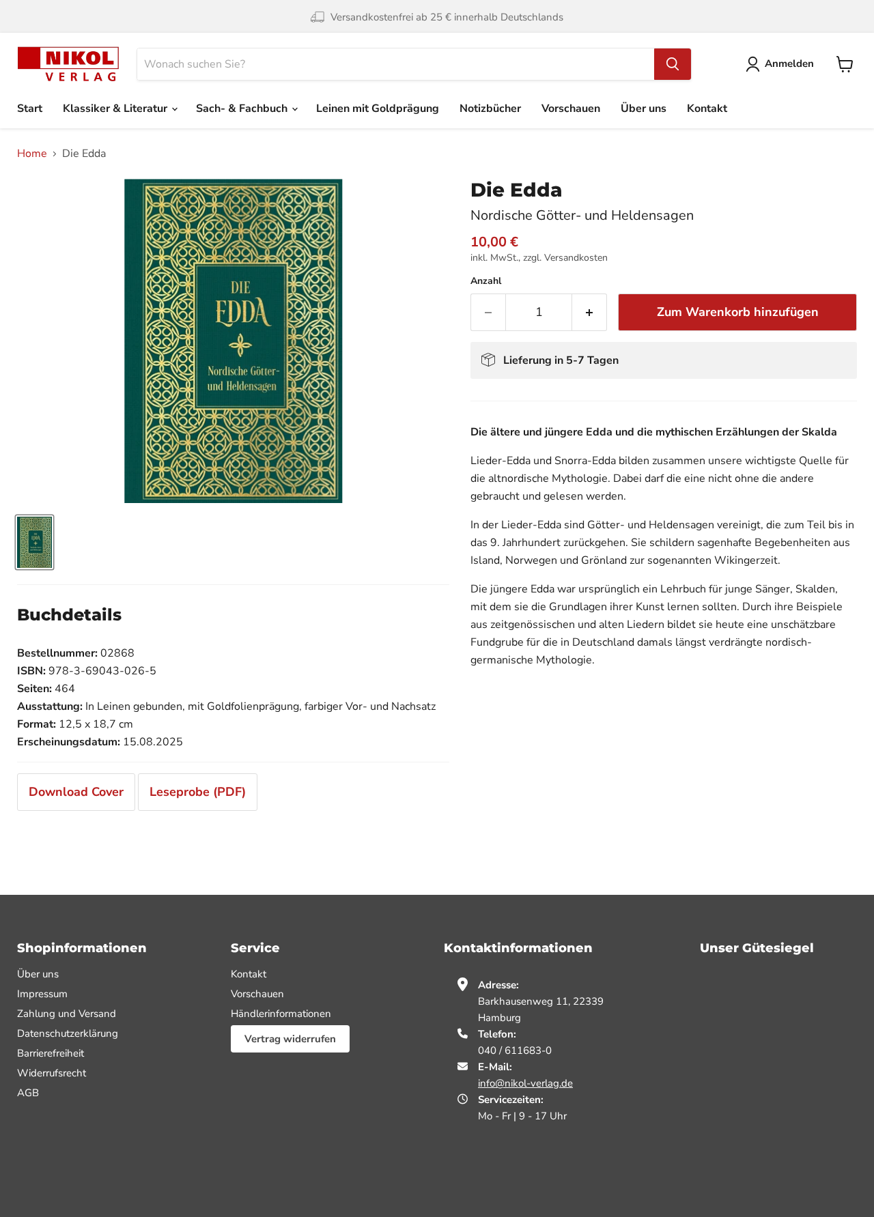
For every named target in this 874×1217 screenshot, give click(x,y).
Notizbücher (490, 108)
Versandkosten (576, 257)
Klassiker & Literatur (116, 108)
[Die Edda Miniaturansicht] (34, 542)
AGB (28, 1093)
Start (29, 108)
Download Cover (76, 792)
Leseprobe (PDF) (198, 792)
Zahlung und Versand (66, 1013)
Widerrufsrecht (51, 1073)
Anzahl (485, 281)
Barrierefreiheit (50, 1053)
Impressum (42, 994)
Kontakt (707, 108)
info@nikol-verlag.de (525, 1083)
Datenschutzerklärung (67, 1033)
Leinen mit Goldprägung (377, 108)
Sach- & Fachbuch (243, 108)
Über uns (643, 108)
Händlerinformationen (281, 1013)
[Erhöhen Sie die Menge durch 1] (589, 312)
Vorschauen (570, 108)
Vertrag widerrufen (290, 1039)
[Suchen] (672, 64)
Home (32, 153)
